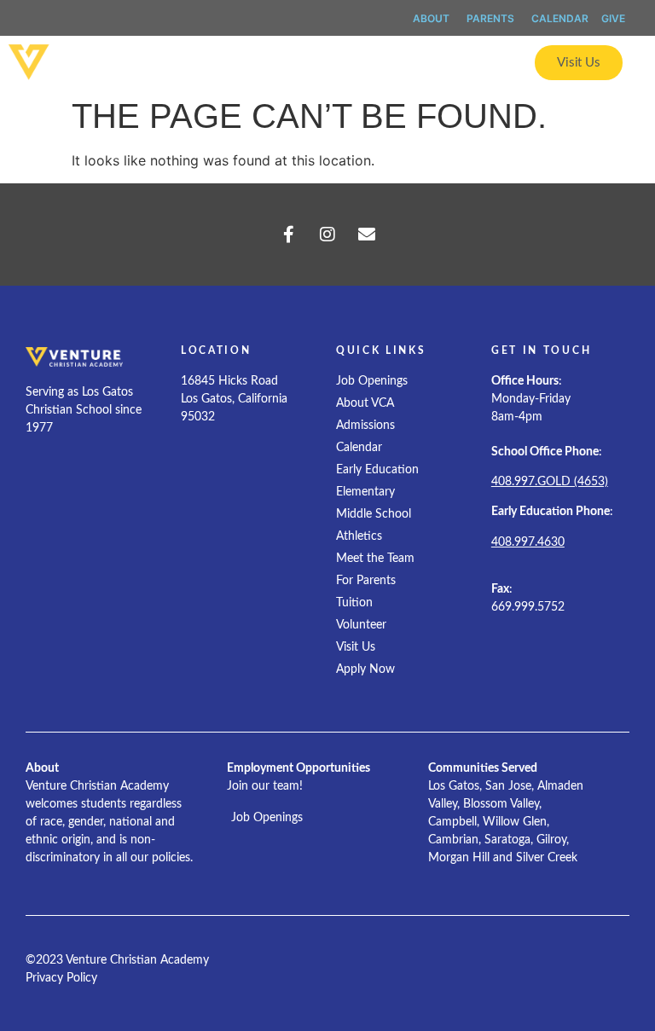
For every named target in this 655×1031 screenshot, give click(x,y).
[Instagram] (327, 234)
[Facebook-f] (288, 234)
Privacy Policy (61, 978)
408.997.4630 (528, 542)
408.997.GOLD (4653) (549, 482)
